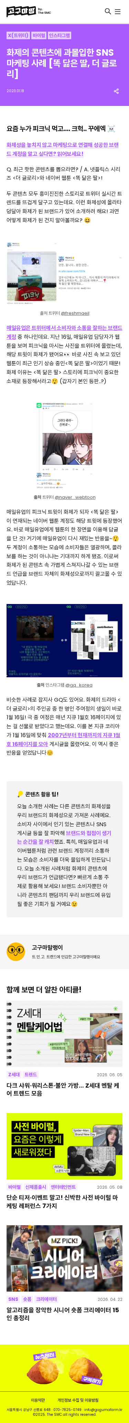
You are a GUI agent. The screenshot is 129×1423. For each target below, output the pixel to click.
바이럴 (39, 35)
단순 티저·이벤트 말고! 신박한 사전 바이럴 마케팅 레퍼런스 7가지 (62, 1202)
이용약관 (38, 1400)
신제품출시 (35, 1187)
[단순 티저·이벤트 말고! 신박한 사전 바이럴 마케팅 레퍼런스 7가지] (65, 1146)
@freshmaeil (75, 313)
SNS (13, 1299)
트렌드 (30, 1074)
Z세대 (14, 1074)
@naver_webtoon (75, 497)
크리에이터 (46, 1299)
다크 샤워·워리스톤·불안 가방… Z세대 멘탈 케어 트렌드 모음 (63, 1089)
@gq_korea (79, 685)
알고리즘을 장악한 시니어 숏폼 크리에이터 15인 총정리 (63, 1314)
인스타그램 (59, 35)
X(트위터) (18, 35)
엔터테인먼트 (63, 1187)
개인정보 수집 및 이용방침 (77, 1400)
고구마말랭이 (47, 948)
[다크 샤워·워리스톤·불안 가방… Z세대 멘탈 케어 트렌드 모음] (65, 1034)
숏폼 (27, 1299)
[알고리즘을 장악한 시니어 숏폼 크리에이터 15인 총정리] (65, 1258)
